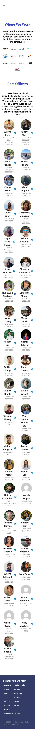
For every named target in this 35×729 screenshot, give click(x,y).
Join (5, 697)
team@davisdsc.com (12, 714)
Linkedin (17, 697)
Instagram (18, 693)
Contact (7, 709)
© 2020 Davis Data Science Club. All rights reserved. (16, 723)
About (6, 689)
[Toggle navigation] (3, 5)
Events (6, 693)
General (7, 685)
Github (16, 701)
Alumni (7, 705)
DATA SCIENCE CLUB (16, 681)
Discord (17, 705)
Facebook (17, 689)
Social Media (19, 685)
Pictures (7, 701)
